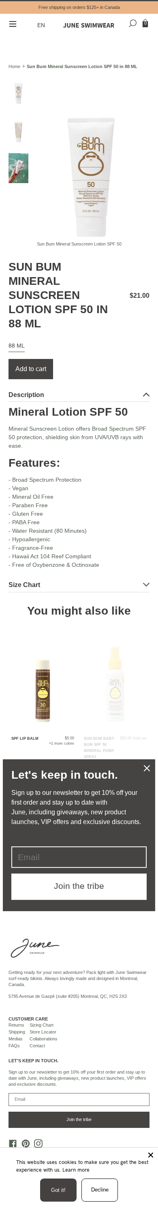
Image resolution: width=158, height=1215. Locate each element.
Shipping (17, 1031)
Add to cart (30, 368)
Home (14, 66)
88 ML (17, 345)
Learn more (76, 1169)
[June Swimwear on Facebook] (10, 1145)
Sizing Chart (41, 1025)
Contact (37, 1045)
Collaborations (44, 1038)
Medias (16, 1038)
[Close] (151, 1155)
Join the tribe (79, 1119)
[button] (42, 25)
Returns (16, 1025)
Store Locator (43, 1031)
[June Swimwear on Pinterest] (23, 1145)
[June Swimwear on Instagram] (36, 1145)
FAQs (14, 1045)
